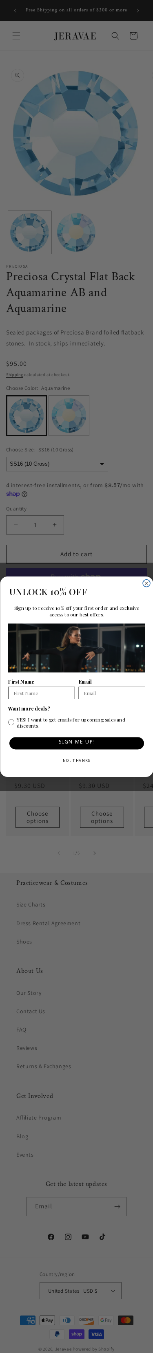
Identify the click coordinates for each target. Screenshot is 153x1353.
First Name (21, 681)
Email (84, 681)
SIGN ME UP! (76, 743)
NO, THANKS (76, 761)
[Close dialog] (146, 583)
